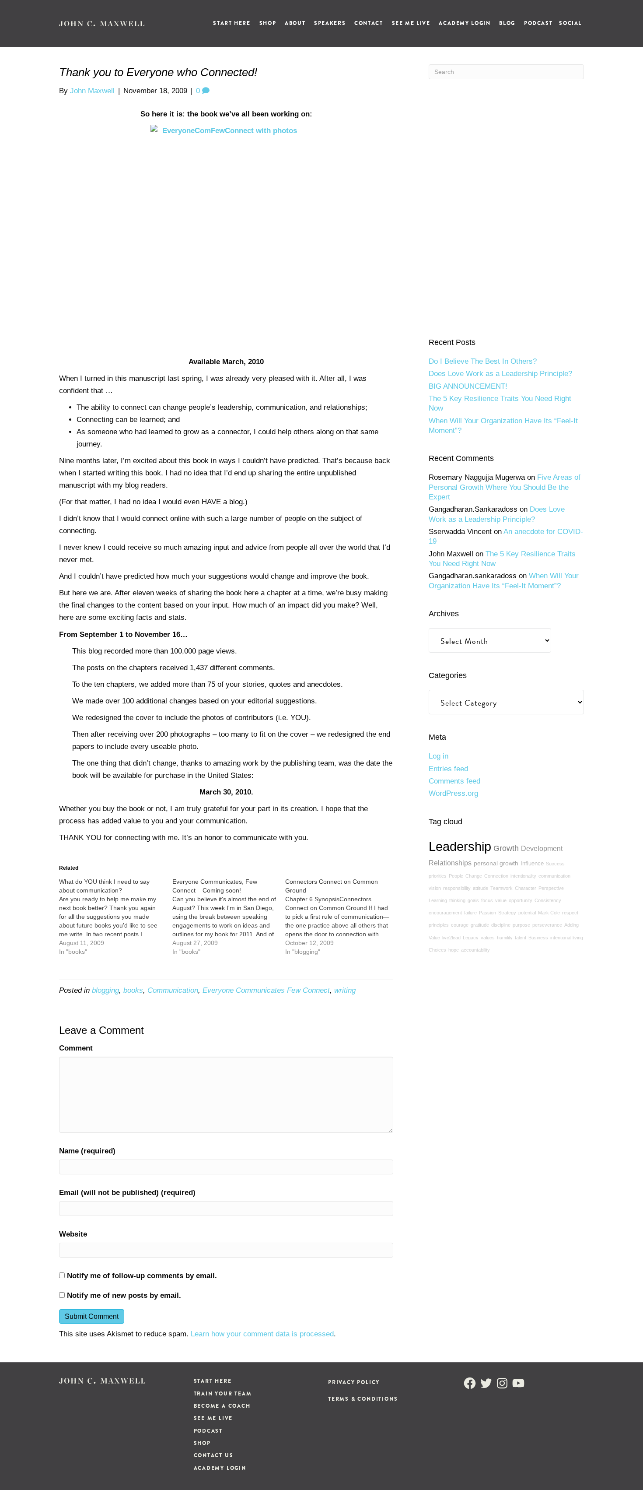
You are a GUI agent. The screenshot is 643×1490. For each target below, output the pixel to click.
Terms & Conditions (363, 1399)
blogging (105, 990)
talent (520, 937)
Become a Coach (222, 1406)
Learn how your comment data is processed (262, 1334)
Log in (438, 756)
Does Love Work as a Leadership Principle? (500, 373)
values (488, 937)
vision (435, 888)
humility (505, 937)
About (295, 23)
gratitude (480, 925)
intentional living (566, 937)
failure (470, 912)
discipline (500, 925)
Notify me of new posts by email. (124, 1295)
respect (570, 912)
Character (525, 888)
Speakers (330, 23)
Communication (172, 990)
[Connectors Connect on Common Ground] (341, 916)
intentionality (523, 876)
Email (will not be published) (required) (127, 1192)
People (456, 876)
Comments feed (454, 781)
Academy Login (464, 23)
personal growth (496, 863)
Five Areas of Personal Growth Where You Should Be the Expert (504, 487)
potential (527, 912)
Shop (267, 23)
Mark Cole (549, 912)
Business (538, 937)
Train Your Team (223, 1394)
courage (459, 925)
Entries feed (448, 769)
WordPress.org (453, 793)
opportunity (520, 900)
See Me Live (411, 23)
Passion (487, 912)
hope (453, 949)
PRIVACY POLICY (354, 1382)
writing (345, 990)
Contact (368, 23)
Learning (438, 900)
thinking (457, 900)
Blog (507, 23)
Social (570, 23)
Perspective (551, 888)
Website (73, 1234)
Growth (506, 848)
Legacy (471, 937)
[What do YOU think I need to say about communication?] (115, 916)
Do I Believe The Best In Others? (483, 361)
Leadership (460, 846)
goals (473, 900)
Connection (496, 876)
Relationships (450, 863)
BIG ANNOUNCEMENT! (468, 386)
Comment (76, 1048)
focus (487, 900)
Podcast (538, 23)
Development (542, 848)
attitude (480, 888)
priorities (438, 876)
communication (554, 876)
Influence (532, 864)
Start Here (231, 23)
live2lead (451, 937)
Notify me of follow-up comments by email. (142, 1276)
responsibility (457, 888)
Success (555, 863)
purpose (521, 925)
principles (439, 925)
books (133, 990)
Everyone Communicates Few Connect (266, 990)
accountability (475, 949)
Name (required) (87, 1151)
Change (473, 876)
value (501, 900)
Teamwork (501, 888)
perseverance (547, 925)
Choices (437, 949)
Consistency (548, 900)
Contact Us (214, 1455)
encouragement (445, 912)
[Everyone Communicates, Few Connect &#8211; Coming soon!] (229, 916)
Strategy (507, 912)
